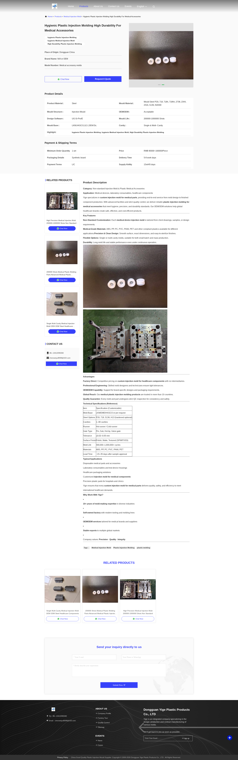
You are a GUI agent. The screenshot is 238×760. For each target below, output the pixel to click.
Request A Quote (103, 79)
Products (83, 6)
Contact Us (113, 6)
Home (71, 6)
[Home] (54, 6)
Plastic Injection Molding (123, 548)
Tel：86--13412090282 (57, 716)
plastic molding (143, 548)
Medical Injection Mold (72, 16)
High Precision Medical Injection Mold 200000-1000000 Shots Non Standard (138, 612)
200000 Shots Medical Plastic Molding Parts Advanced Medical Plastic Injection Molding (61, 274)
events (128, 6)
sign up (186, 738)
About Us (98, 6)
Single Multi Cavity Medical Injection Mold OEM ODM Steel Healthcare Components (60, 326)
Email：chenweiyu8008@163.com (62, 721)
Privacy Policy (62, 757)
